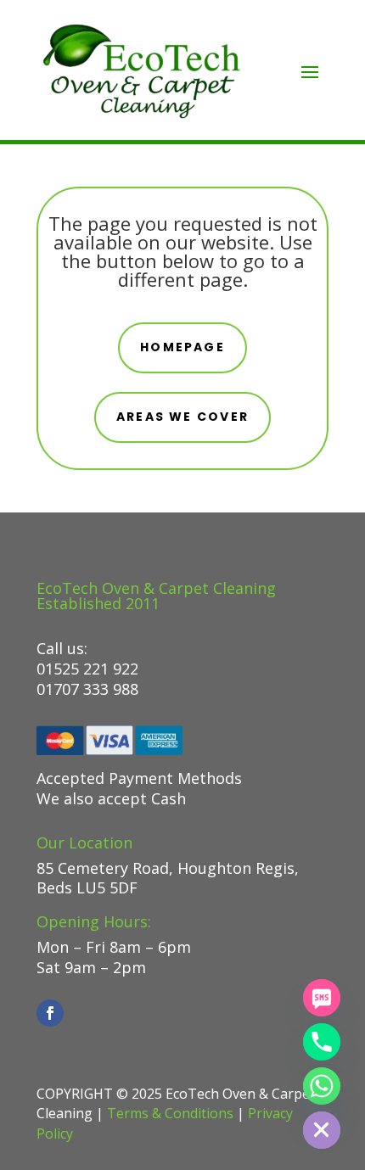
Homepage (182, 347)
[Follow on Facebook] (50, 1013)
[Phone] (321, 1042)
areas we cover (182, 416)
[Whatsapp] (321, 1086)
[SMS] (321, 997)
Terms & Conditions (170, 1113)
